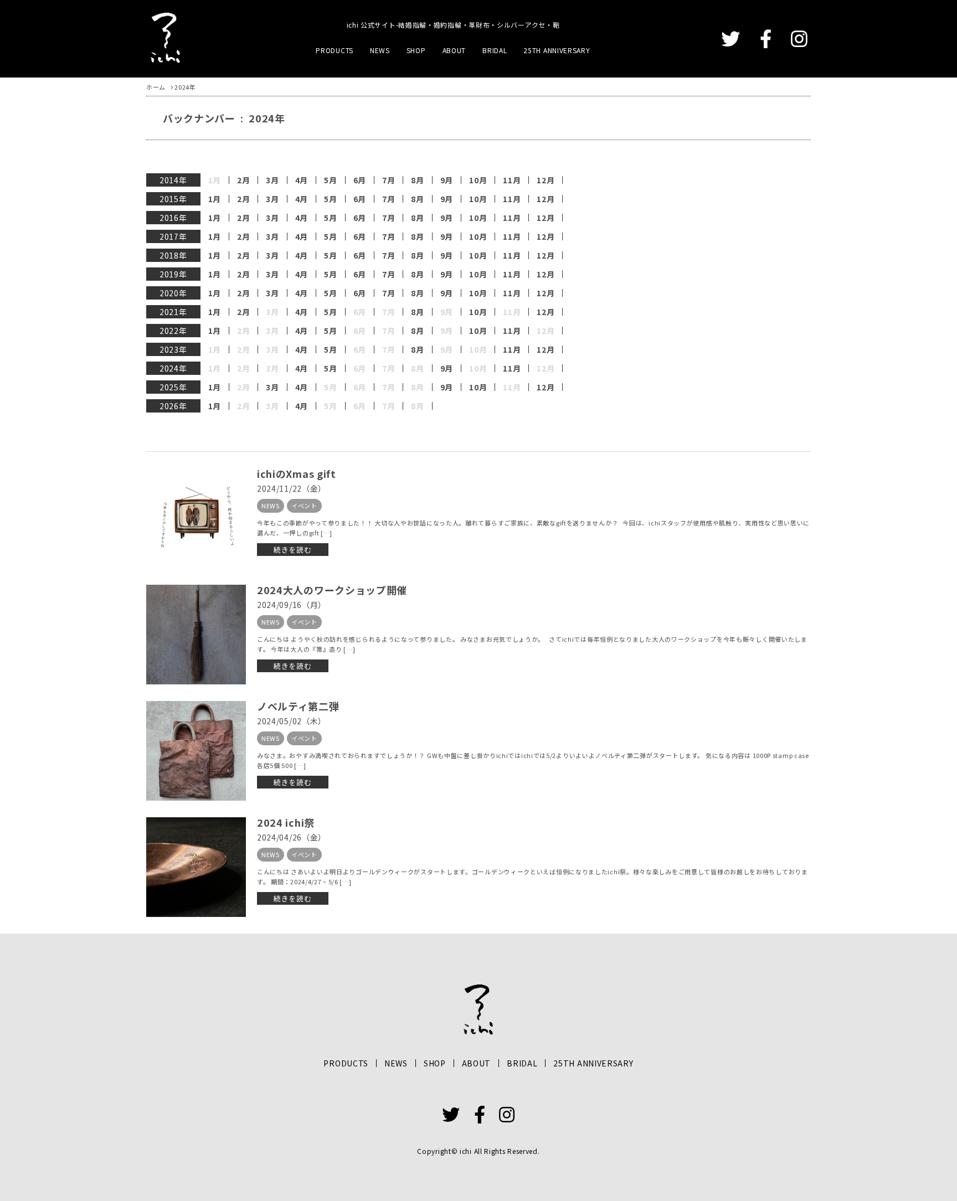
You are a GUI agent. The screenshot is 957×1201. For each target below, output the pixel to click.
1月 (214, 199)
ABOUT (454, 50)
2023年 (173, 349)
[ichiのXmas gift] (196, 518)
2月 (243, 180)
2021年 (173, 311)
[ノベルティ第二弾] (196, 751)
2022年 (173, 330)
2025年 (173, 387)
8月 (417, 180)
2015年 (173, 198)
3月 (272, 180)
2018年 (173, 255)
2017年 (173, 236)
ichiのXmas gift (296, 473)
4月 (301, 180)
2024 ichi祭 (286, 822)
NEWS (380, 50)
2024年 (173, 368)
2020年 (173, 292)
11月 (512, 180)
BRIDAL (494, 50)
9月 (446, 180)
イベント (304, 505)
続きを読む (293, 549)
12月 (545, 180)
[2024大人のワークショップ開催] (196, 634)
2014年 (173, 179)
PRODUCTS (334, 50)
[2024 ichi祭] (196, 867)
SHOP (416, 50)
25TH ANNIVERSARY (556, 50)
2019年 (173, 274)
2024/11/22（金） (291, 488)
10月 (478, 180)
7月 (388, 180)
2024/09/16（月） (291, 604)
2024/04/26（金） (291, 837)
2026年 (173, 405)
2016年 (173, 217)
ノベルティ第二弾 (298, 706)
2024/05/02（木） (291, 720)
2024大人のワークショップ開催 (332, 590)
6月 (359, 180)
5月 (330, 180)
